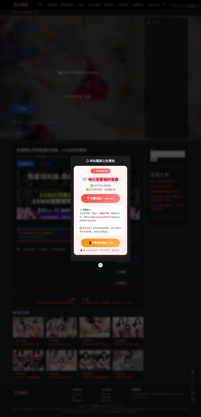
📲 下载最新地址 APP (100, 242)
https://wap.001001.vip (102, 217)
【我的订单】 (104, 213)
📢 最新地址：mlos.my (100, 198)
